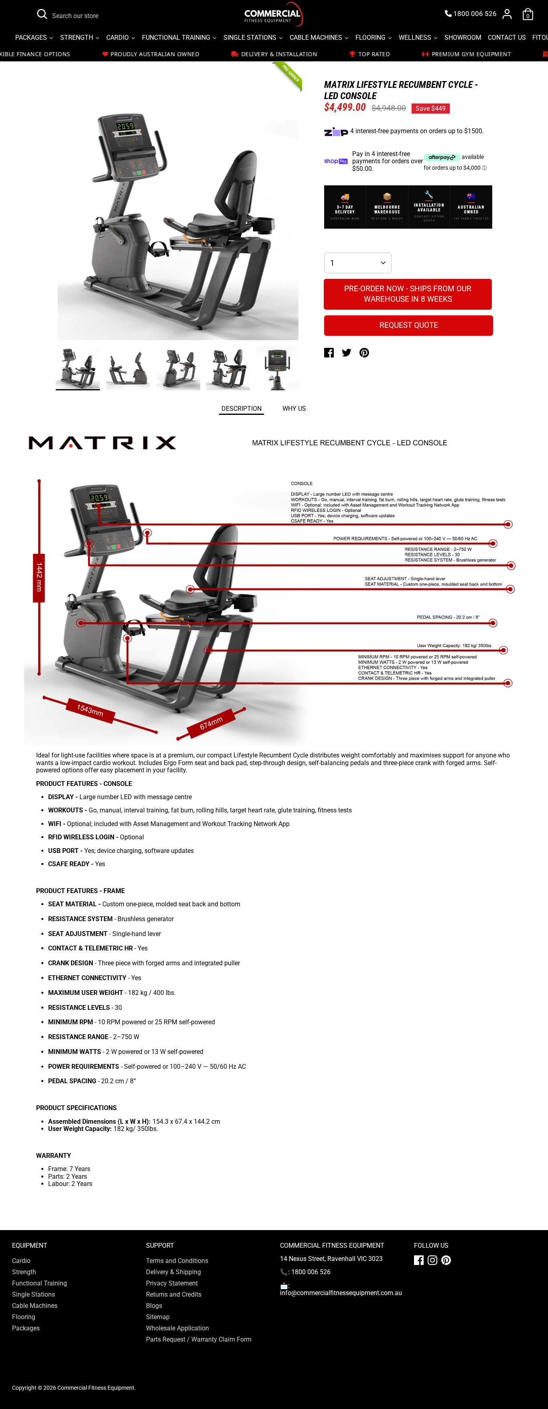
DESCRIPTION (241, 408)
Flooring (23, 1317)
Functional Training (39, 1283)
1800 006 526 (474, 14)
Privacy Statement (172, 1283)
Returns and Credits (173, 1294)
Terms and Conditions (177, 1261)
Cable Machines (34, 1306)
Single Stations (33, 1294)
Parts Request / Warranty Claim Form (199, 1339)
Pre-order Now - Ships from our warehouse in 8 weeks (407, 294)
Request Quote (409, 325)
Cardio (21, 1261)
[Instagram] (432, 1260)
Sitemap (158, 1317)
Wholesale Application (177, 1328)
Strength (24, 1272)
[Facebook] (419, 1260)
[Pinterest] (446, 1260)
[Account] (507, 14)
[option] (178, 222)
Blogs (154, 1306)
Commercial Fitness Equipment (95, 1388)
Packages (26, 1328)
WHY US (294, 408)
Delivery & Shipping (173, 1272)
